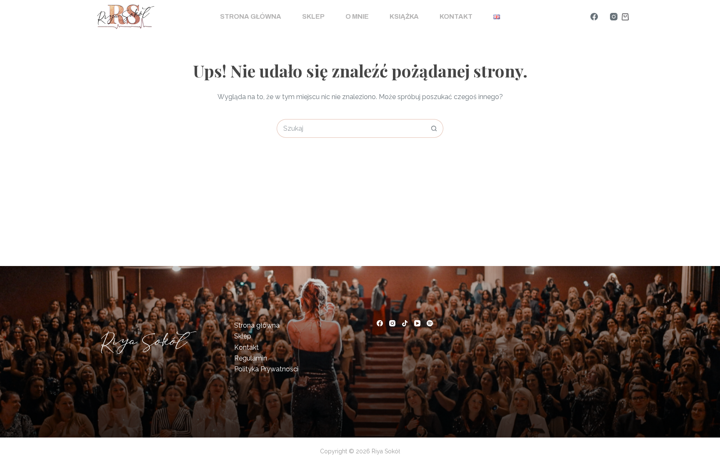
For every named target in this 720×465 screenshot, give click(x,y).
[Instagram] (614, 16)
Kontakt (456, 16)
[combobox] (351, 128)
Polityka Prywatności (266, 369)
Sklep (313, 16)
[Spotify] (430, 323)
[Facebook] (594, 16)
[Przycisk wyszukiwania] (434, 128)
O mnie (357, 16)
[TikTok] (405, 323)
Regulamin (250, 358)
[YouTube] (417, 323)
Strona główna (250, 16)
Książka (404, 16)
